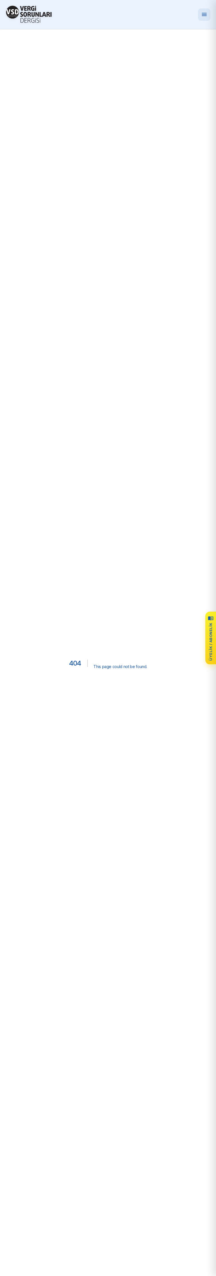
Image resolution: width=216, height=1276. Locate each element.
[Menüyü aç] (204, 14)
